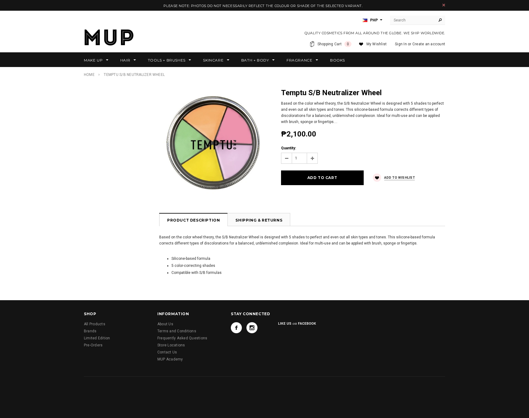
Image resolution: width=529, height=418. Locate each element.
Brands (90, 331)
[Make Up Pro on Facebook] (236, 327)
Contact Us (167, 352)
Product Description (193, 220)
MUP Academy (170, 359)
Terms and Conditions (176, 331)
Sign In (401, 44)
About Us (165, 324)
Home (89, 75)
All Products (94, 324)
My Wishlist (376, 44)
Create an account (428, 44)
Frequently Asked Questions (182, 338)
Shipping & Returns (258, 220)
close (443, 5)
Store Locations (171, 345)
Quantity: (288, 148)
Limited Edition (97, 338)
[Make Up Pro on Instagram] (251, 327)
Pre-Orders (93, 345)
